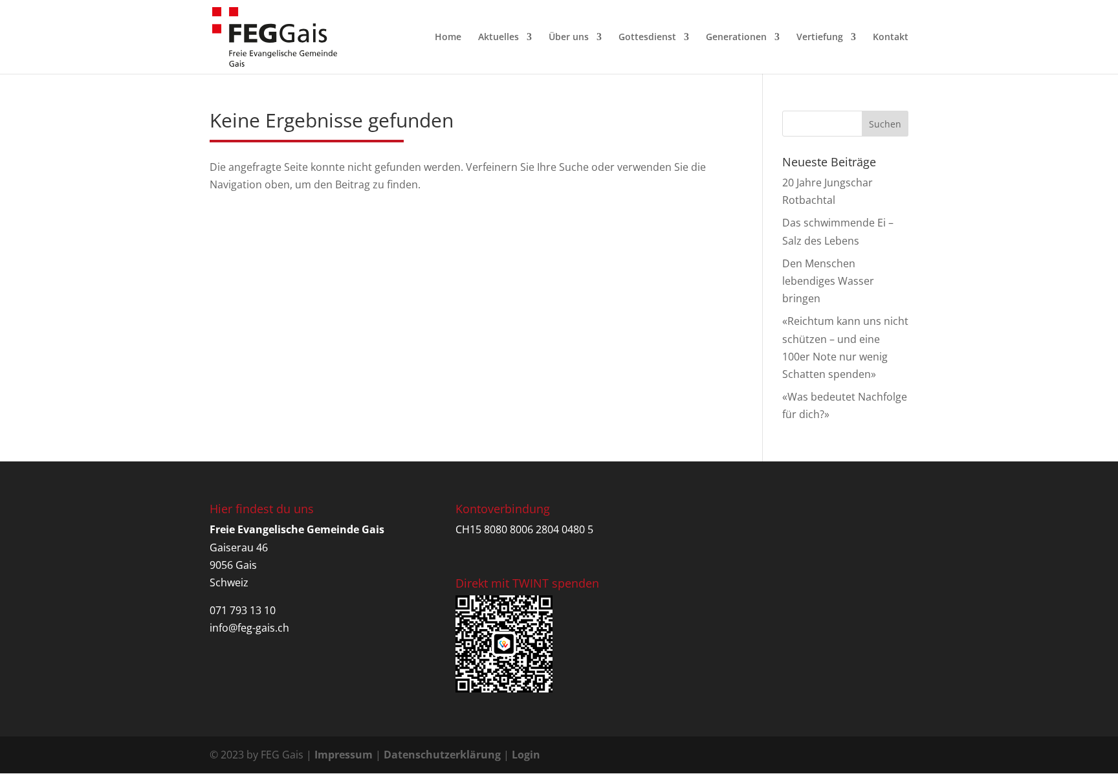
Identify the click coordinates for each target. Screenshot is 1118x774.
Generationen (736, 37)
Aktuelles (498, 37)
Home (448, 37)
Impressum (343, 754)
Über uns (569, 37)
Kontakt (890, 37)
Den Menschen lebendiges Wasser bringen (828, 280)
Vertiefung (819, 37)
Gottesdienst (647, 37)
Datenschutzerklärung (442, 754)
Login (526, 754)
